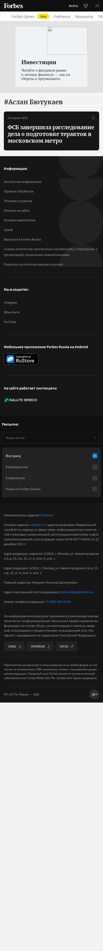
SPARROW (38, 646)
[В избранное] (93, 118)
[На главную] (13, 5)
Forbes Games (28, 16)
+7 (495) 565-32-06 (58, 601)
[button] (97, 6)
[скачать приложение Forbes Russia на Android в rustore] (21, 359)
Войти (73, 6)
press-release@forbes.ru (76, 592)
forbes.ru (46, 515)
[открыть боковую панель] (86, 6)
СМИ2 (12, 646)
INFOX (64, 646)
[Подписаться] (95, 438)
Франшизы (84, 16)
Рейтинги (62, 16)
